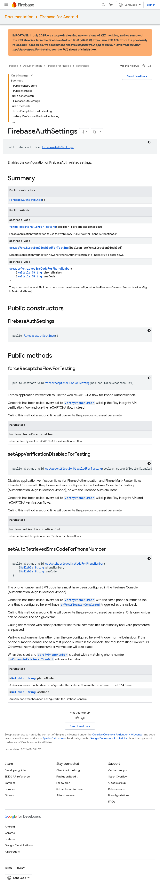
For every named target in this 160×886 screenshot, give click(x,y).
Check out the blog (68, 770)
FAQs (111, 801)
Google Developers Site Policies (108, 738)
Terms (8, 867)
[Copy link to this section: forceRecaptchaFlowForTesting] (79, 369)
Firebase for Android (59, 16)
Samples (10, 783)
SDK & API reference (17, 776)
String (37, 272)
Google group (117, 783)
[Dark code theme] (149, 142)
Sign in (151, 4)
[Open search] (103, 4)
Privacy (20, 867)
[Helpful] (143, 66)
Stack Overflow (117, 776)
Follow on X (63, 783)
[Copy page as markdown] (94, 131)
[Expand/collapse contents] (31, 75)
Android (10, 826)
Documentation (19, 16)
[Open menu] (6, 4)
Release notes (116, 789)
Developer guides (15, 770)
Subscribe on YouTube (69, 789)
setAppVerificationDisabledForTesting (39, 247)
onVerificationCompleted (80, 604)
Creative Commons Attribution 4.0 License (117, 734)
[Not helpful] (149, 66)
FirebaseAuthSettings (58, 147)
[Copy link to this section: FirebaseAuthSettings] (58, 321)
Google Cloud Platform (19, 845)
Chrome (10, 833)
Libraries (10, 789)
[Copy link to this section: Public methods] (56, 356)
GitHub (9, 795)
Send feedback (137, 76)
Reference (82, 65)
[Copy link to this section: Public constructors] (67, 308)
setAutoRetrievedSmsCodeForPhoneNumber (40, 268)
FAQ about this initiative (79, 49)
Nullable (24, 272)
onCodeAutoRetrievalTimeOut (31, 659)
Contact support (118, 770)
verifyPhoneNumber (79, 403)
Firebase (13, 65)
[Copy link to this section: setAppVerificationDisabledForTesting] (94, 454)
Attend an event (66, 795)
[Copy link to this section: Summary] (39, 178)
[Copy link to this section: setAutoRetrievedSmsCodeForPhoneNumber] (110, 549)
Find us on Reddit (66, 776)
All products (12, 851)
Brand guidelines (118, 795)
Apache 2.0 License (54, 738)
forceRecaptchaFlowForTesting (32, 227)
